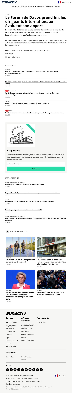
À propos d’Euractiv (28, 325)
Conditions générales (13, 381)
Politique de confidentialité (15, 378)
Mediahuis (25, 331)
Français (64, 2)
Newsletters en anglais (26, 358)
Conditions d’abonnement (31, 381)
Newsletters (40, 6)
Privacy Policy (44, 387)
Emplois (57, 6)
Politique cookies (32, 378)
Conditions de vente (13, 384)
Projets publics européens (11, 327)
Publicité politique (27, 340)
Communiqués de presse (12, 342)
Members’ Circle (11, 346)
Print (9, 57)
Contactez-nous (27, 328)
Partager (17, 57)
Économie (31, 6)
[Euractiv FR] (9, 2)
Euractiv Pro (41, 322)
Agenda (8, 338)
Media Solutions (11, 322)
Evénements (49, 6)
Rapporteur (16, 6)
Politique (24, 6)
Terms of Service (11, 389)
